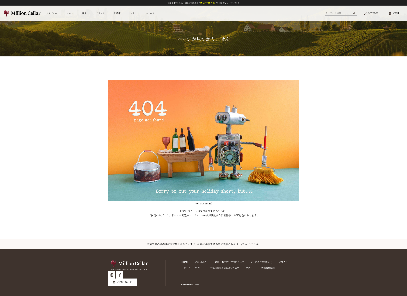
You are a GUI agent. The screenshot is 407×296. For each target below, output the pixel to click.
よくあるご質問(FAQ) (261, 262)
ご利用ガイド (201, 262)
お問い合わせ (124, 282)
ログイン (250, 267)
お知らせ (283, 262)
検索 (354, 13)
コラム (133, 13)
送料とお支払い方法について (229, 262)
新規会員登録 (268, 267)
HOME (184, 262)
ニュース (150, 13)
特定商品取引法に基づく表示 (224, 267)
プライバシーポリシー (192, 267)
